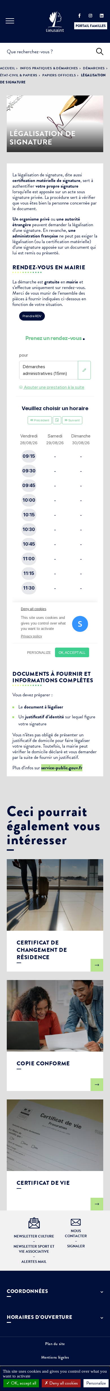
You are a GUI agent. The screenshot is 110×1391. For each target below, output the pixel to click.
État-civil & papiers (19, 75)
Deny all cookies (63, 1383)
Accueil (7, 68)
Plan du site (55, 1343)
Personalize (96, 1383)
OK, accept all (23, 1383)
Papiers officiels (59, 75)
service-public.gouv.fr (61, 767)
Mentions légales (55, 1357)
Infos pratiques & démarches (49, 68)
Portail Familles (91, 25)
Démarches (94, 68)
